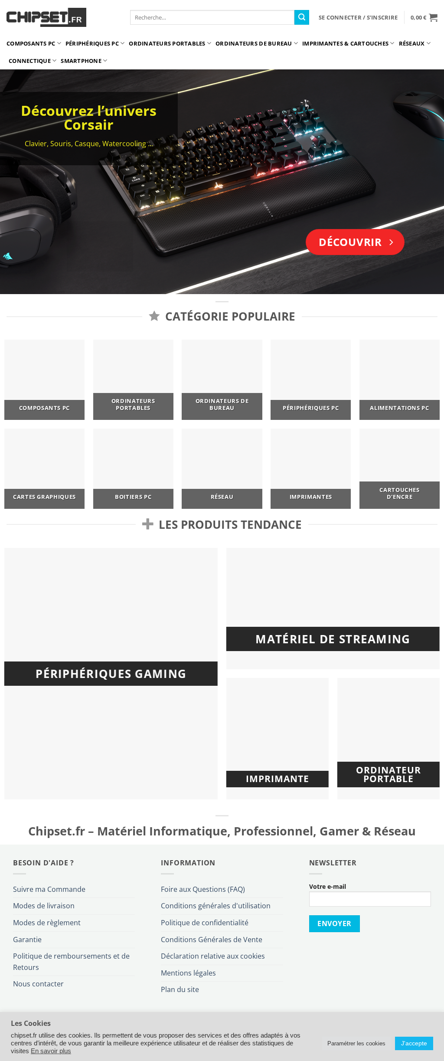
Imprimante (277, 779)
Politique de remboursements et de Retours (71, 961)
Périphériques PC (92, 43)
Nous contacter (38, 984)
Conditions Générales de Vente (211, 939)
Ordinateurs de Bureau (253, 43)
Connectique (30, 61)
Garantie (27, 939)
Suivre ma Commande (49, 889)
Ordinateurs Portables (167, 43)
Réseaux (412, 43)
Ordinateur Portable (388, 774)
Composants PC (31, 43)
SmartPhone (81, 61)
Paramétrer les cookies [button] (356, 1043)
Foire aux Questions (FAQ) (203, 889)
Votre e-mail (327, 886)
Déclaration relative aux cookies (213, 956)
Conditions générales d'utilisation (216, 905)
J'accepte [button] (414, 1043)
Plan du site (180, 989)
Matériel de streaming (332, 639)
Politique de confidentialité (204, 922)
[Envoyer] (301, 17)
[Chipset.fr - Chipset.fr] (62, 17)
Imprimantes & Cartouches (345, 43)
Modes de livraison (44, 905)
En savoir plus (51, 1051)
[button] (358, 17)
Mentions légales (188, 973)
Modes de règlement (47, 922)
